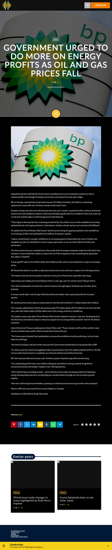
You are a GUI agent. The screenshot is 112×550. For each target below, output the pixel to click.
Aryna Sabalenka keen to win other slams (77, 499)
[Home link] (7, 5)
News (56, 39)
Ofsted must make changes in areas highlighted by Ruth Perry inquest (32, 500)
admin (20, 415)
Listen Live (100, 5)
